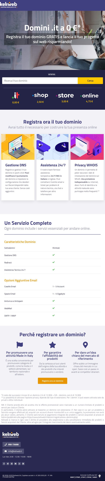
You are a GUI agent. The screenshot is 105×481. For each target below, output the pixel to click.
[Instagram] (19, 463)
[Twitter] (7, 463)
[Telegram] (23, 463)
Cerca (90, 81)
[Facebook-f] (4, 463)
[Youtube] (15, 463)
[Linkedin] (11, 463)
